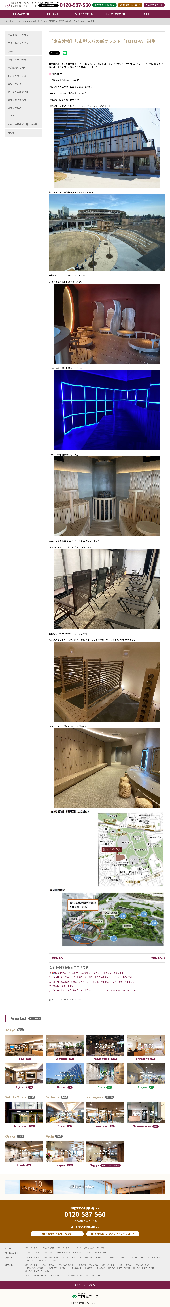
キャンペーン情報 (17, 59)
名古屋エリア (43, 1260)
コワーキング (52, 14)
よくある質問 (89, 1248)
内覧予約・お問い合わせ (58, 1233)
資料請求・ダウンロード (131, 5)
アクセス (12, 51)
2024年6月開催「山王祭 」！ (65, 986)
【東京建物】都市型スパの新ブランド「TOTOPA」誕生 (70, 21)
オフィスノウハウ (17, 100)
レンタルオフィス (21, 14)
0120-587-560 (85, 1216)
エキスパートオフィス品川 (89, 1265)
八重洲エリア (113, 1257)
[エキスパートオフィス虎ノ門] (24, 1112)
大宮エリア (156, 1257)
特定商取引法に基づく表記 (78, 1275)
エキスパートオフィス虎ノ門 (71, 1268)
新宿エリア (125, 1257)
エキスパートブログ (18, 35)
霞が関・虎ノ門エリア (140, 1257)
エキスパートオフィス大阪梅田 (37, 1271)
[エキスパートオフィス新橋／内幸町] (65, 1045)
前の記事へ (57, 958)
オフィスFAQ (14, 108)
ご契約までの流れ (81, 1187)
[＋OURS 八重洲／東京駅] (105, 1073)
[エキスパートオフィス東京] (24, 1045)
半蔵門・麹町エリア (86, 1257)
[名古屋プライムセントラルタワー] (105, 1151)
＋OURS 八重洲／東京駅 (34, 1268)
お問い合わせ (96, 1275)
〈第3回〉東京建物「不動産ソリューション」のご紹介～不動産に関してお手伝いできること (93, 981)
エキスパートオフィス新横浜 (119, 1268)
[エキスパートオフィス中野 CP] (65, 1073)
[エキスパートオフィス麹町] (24, 1073)
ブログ (146, 14)
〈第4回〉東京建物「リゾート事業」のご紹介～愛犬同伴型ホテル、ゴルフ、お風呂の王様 (92, 977)
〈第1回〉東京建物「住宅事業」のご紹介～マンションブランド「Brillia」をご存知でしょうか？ (95, 990)
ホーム (8, 1248)
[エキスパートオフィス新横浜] (146, 1112)
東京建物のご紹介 (73, 999)
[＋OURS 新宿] (146, 1073)
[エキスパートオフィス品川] (146, 1045)
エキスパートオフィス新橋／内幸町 (62, 1265)
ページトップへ (86, 1285)
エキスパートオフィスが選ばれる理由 (40, 1248)
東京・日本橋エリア (33, 1257)
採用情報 (100, 1248)
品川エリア (71, 1257)
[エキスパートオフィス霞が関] (105, 1045)
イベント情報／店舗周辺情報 (22, 124)
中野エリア (100, 1257)
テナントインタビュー (19, 43)
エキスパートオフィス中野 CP (137, 1265)
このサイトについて (57, 1275)
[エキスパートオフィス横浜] (105, 1112)
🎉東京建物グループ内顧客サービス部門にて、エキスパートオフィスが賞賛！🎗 (87, 973)
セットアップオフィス (115, 14)
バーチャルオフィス (84, 14)
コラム (11, 116)
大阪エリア (55, 1260)
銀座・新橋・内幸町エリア (53, 1257)
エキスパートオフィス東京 (35, 1265)
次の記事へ (156, 958)
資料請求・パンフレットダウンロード (114, 1233)
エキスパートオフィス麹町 (112, 1265)
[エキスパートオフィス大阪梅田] (24, 1151)
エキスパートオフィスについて (69, 1248)
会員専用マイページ (155, 5)
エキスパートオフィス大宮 (95, 1268)
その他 (11, 132)
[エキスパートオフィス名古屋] (65, 1151)
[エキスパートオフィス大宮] (65, 1112)
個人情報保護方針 (40, 1275)
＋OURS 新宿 (52, 1268)
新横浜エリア (30, 1260)
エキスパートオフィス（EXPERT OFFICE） (21, 5)
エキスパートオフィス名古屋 (144, 1268)
